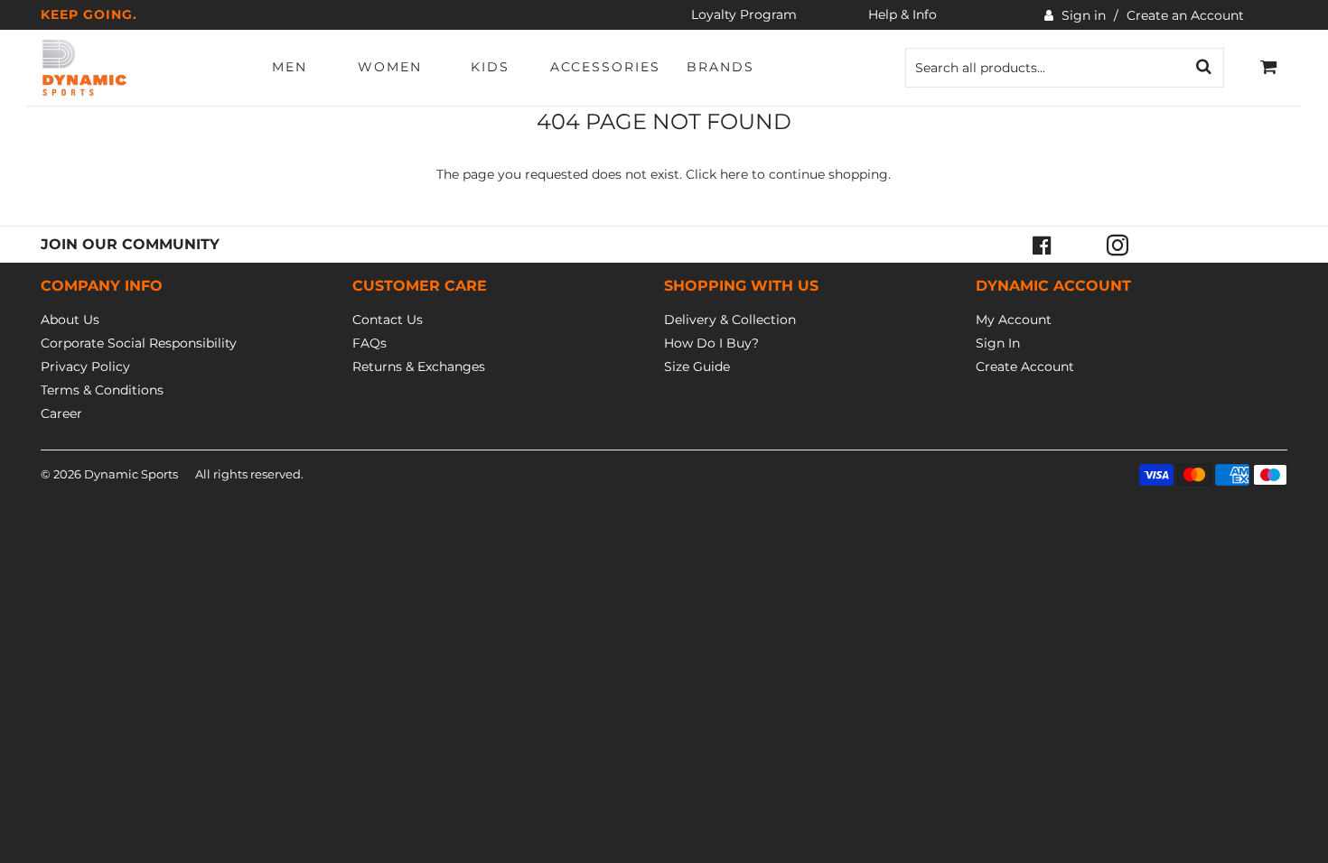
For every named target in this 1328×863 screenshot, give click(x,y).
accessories (605, 67)
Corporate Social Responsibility (139, 343)
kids (490, 67)
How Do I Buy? (711, 343)
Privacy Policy (85, 366)
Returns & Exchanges (418, 366)
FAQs (369, 343)
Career (61, 413)
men (289, 67)
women (390, 67)
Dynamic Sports (131, 474)
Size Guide (697, 366)
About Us (70, 319)
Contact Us (387, 319)
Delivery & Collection (730, 319)
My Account (1014, 319)
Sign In (998, 343)
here (734, 174)
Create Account (1025, 366)
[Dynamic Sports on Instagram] (1117, 245)
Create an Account (1185, 15)
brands (720, 67)
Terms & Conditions (102, 390)
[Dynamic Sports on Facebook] (1041, 245)
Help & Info (902, 14)
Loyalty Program (744, 14)
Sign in (1083, 15)
